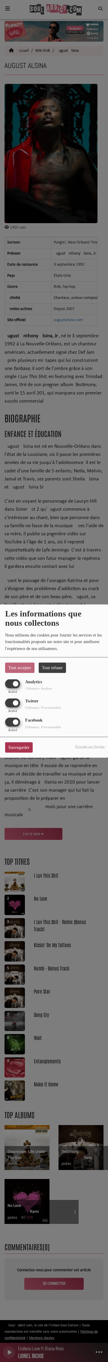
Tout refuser (52, 667)
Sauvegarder (18, 747)
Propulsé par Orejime (90, 746)
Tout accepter (19, 667)
